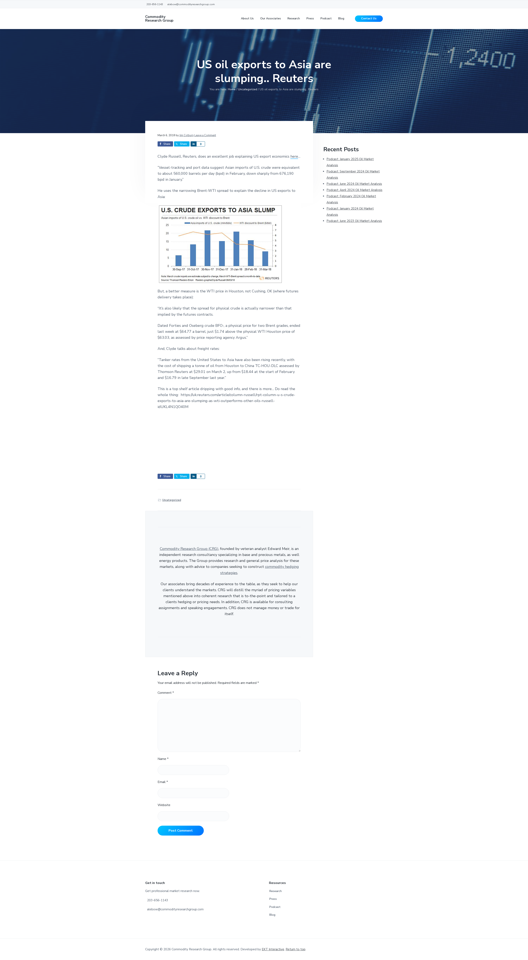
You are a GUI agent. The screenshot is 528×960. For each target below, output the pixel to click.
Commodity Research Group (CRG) (189, 548)
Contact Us (368, 18)
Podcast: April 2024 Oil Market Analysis (354, 190)
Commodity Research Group (159, 18)
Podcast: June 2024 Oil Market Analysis (354, 184)
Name (163, 759)
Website (164, 805)
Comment (166, 692)
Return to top (295, 949)
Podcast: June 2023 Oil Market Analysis (354, 221)
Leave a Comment (205, 135)
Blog (272, 915)
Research (275, 891)
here (294, 156)
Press (273, 899)
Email (163, 782)
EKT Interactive (273, 949)
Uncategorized (171, 500)
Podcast (274, 907)
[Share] (193, 144)
